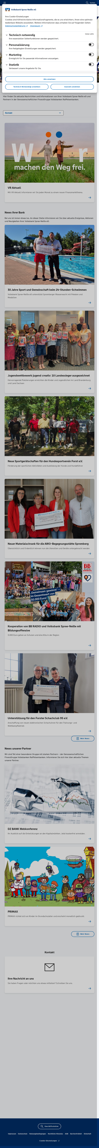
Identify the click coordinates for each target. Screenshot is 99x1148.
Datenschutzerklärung (15, 26)
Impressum (35, 26)
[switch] (91, 44)
